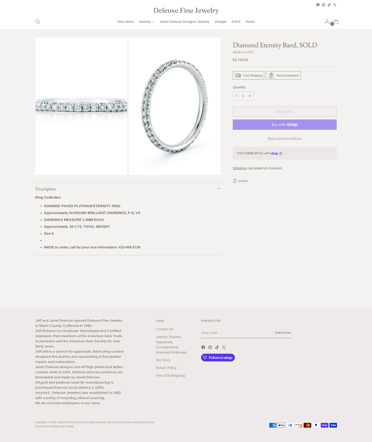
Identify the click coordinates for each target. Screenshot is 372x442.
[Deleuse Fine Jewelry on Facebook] (318, 5)
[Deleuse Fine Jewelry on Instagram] (324, 5)
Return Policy (166, 368)
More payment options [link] (285, 138)
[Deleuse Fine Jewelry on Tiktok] (329, 5)
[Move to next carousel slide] (333, 293)
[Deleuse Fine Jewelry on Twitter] (335, 5)
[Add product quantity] (250, 96)
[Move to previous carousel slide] (323, 293)
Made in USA (243, 52)
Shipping (240, 168)
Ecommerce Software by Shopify (54, 426)
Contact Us (164, 329)
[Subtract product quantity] (237, 96)
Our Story (163, 360)
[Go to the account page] (325, 21)
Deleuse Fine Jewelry (70, 422)
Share (243, 181)
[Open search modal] (37, 21)
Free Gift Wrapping (170, 375)
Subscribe (283, 332)
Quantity (239, 87)
